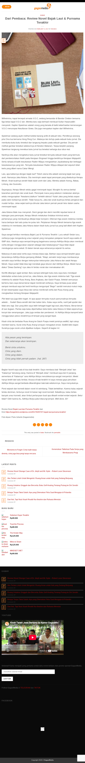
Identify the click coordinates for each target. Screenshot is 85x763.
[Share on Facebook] (38, 425)
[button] (6, 7)
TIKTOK (37, 688)
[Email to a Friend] (46, 425)
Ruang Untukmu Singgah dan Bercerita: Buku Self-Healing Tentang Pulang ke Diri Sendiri (42, 485)
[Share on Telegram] (50, 425)
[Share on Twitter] (42, 425)
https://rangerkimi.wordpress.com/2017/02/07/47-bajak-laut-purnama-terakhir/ (36, 412)
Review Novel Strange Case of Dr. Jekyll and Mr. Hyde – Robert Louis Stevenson (39, 471)
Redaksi (54, 29)
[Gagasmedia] (42, 6)
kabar (42, 15)
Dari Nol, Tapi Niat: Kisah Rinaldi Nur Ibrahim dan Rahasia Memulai (34, 499)
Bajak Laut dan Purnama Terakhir (26, 409)
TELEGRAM (25, 688)
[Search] (82, 7)
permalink (57, 432)
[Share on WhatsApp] (34, 425)
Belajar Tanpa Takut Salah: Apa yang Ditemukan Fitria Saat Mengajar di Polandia (39, 492)
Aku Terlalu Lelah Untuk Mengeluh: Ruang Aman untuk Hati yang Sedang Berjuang (40, 478)
